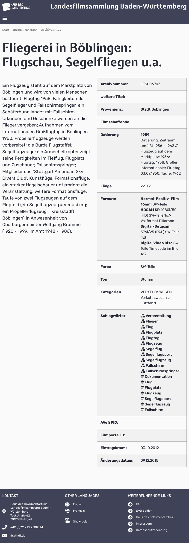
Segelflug (153, 349)
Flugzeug (153, 343)
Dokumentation (158, 376)
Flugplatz (153, 332)
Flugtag (152, 338)
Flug (149, 327)
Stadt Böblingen (155, 109)
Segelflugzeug (158, 360)
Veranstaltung (158, 316)
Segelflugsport (158, 354)
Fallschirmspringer (162, 371)
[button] (5, 18)
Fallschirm (154, 365)
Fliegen (152, 321)
